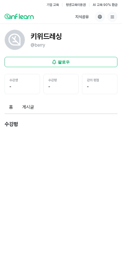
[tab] (11, 107)
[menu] (112, 17)
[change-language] (100, 17)
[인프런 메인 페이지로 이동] (19, 16)
